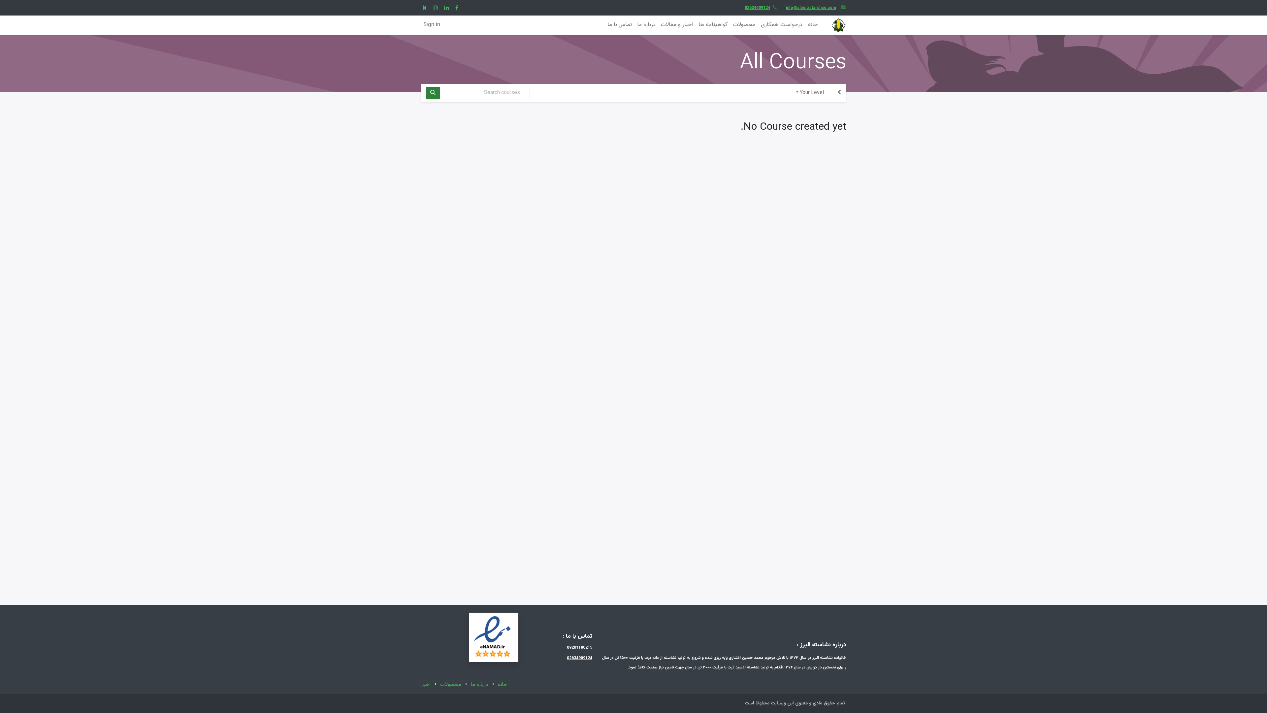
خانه (502, 685)
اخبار (426, 685)
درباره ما (479, 685)
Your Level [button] (812, 93)
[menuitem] (813, 25)
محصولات (450, 685)
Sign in (431, 24)
